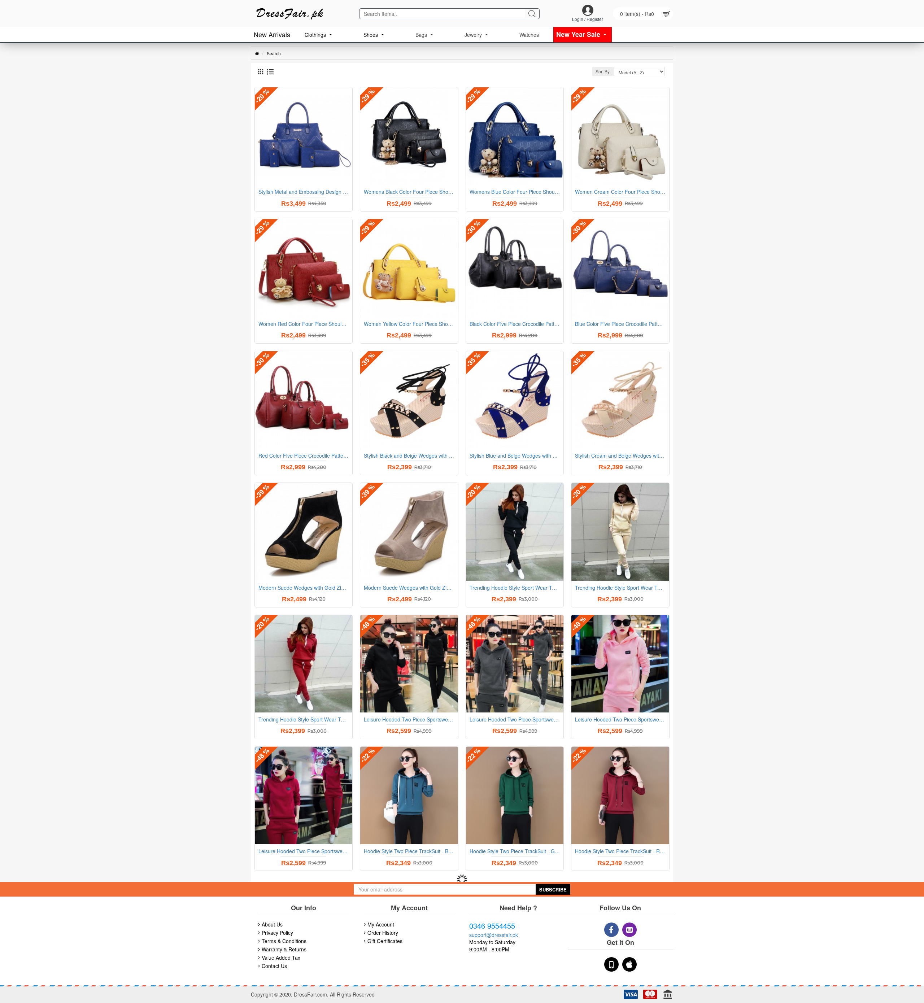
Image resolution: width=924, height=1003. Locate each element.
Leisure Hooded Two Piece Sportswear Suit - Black (409, 719)
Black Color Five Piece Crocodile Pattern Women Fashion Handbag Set (515, 323)
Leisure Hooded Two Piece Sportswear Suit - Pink (620, 719)
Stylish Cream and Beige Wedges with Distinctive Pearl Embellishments (620, 455)
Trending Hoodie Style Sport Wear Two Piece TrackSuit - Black (515, 587)
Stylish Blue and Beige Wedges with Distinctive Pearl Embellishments (515, 455)
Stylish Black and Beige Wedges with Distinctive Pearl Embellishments (409, 455)
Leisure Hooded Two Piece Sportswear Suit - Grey (515, 719)
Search (274, 53)
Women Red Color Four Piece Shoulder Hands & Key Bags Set (303, 323)
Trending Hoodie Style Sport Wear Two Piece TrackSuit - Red (303, 719)
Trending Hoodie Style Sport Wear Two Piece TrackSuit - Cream (620, 587)
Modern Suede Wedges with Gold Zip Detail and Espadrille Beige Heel (409, 587)
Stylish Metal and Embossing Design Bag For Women (303, 191)
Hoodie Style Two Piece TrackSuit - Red (620, 851)
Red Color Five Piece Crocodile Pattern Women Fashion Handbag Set (303, 455)
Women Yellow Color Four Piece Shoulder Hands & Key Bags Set (409, 323)
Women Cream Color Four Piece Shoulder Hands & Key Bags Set (620, 191)
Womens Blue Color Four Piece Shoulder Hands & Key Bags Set (515, 191)
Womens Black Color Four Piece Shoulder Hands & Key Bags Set (409, 191)
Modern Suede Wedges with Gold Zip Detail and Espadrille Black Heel (303, 587)
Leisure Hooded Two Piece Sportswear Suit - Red (303, 851)
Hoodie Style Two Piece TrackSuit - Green (515, 851)
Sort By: (603, 71)
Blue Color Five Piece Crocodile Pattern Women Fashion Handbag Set (620, 323)
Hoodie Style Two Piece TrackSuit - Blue (409, 851)
